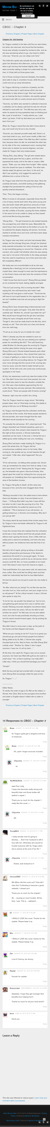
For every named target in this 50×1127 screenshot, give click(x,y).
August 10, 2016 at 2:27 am (29, 746)
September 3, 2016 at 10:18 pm (34, 988)
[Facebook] (43, 6)
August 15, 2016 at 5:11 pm (32, 858)
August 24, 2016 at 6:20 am (25, 953)
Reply (45, 742)
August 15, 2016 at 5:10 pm (34, 761)
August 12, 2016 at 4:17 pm (31, 831)
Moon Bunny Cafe (9, 1113)
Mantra (27, 1116)
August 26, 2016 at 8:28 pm (28, 971)
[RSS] (39, 6)
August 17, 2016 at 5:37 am (25, 933)
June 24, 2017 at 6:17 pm (25, 1013)
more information (27, 13)
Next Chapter (38, 34)
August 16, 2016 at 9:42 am (33, 877)
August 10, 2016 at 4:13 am (34, 781)
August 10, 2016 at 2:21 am (27, 728)
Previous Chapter (13, 34)
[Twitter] (47, 6)
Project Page (27, 34)
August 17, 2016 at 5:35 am (24, 913)
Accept (28, 16)
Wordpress (35, 1116)
